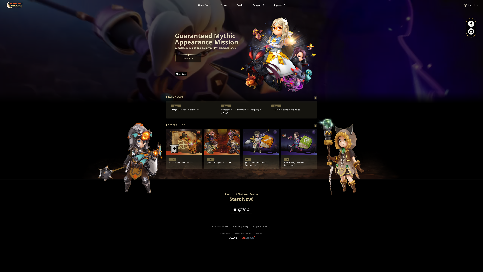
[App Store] (181, 74)
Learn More (188, 58)
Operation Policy (263, 226)
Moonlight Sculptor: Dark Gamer (15, 5)
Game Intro (204, 5)
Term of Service (221, 226)
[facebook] (471, 24)
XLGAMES (248, 238)
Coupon (257, 5)
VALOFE (233, 238)
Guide (240, 5)
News (224, 5)
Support (277, 5)
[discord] (471, 31)
